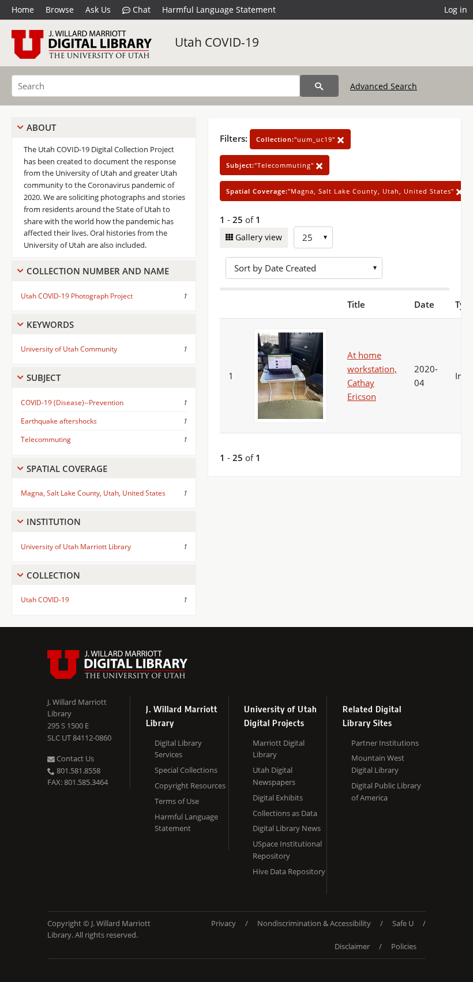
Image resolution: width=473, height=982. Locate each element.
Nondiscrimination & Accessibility (314, 923)
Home (23, 9)
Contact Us (74, 758)
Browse (60, 9)
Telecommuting (46, 439)
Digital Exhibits (278, 797)
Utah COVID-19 (217, 42)
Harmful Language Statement (219, 9)
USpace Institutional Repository (287, 850)
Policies (403, 946)
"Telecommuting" (271, 165)
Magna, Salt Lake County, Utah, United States (93, 493)
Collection (53, 575)
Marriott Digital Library (279, 749)
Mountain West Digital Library (377, 764)
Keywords (50, 324)
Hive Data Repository (289, 871)
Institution (54, 521)
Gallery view (257, 237)
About (41, 127)
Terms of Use (177, 801)
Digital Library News (287, 828)
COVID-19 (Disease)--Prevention (72, 402)
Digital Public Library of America (386, 791)
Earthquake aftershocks (59, 421)
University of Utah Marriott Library (76, 547)
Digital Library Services (178, 749)
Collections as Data (285, 813)
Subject (44, 377)
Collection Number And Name (98, 271)
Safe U (403, 923)
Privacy (223, 923)
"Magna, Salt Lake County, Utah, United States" (341, 191)
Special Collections (186, 770)
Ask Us (98, 9)
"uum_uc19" (296, 139)
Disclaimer (352, 946)
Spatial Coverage (67, 468)
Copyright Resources (190, 785)
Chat (140, 9)
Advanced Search (383, 86)
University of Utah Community (69, 349)
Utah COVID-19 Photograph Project (77, 296)
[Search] (319, 86)
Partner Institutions (385, 743)
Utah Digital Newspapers (274, 776)
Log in (455, 9)
